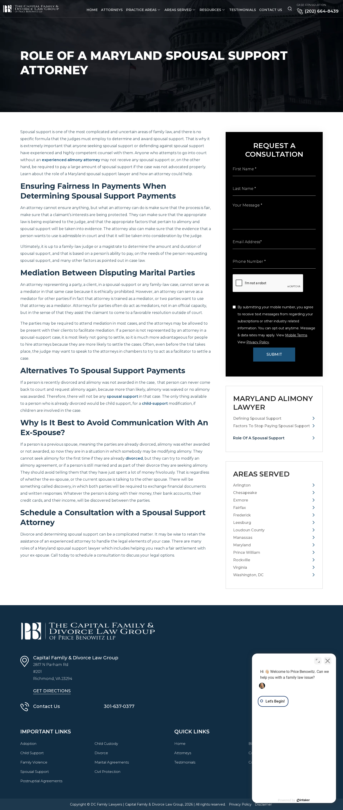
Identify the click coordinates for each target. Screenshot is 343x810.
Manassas (242, 537)
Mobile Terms (296, 335)
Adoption (28, 743)
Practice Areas (141, 10)
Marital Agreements (111, 762)
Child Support (32, 753)
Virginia (240, 567)
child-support (155, 403)
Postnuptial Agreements (41, 781)
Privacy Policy (257, 342)
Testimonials (242, 10)
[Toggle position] (318, 660)
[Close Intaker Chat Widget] (327, 660)
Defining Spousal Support (257, 418)
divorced (134, 458)
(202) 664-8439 (322, 11)
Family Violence (33, 762)
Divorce (101, 753)
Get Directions (52, 690)
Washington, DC (248, 575)
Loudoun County (249, 530)
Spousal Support (34, 771)
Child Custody (106, 743)
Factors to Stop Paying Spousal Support (271, 428)
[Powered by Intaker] (303, 800)
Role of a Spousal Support (258, 438)
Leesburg (242, 522)
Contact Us (270, 10)
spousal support (122, 396)
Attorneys (112, 10)
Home (92, 10)
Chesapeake (245, 492)
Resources (210, 10)
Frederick (242, 515)
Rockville (241, 560)
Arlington (242, 485)
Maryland (242, 545)
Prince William (246, 552)
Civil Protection (107, 771)
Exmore (240, 500)
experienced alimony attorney (71, 160)
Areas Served (178, 10)
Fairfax (239, 507)
